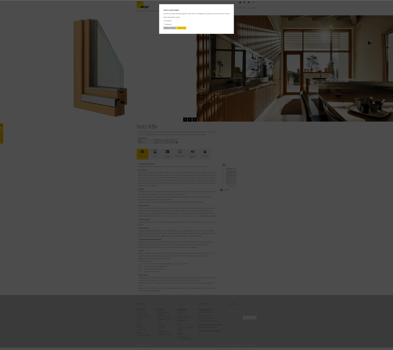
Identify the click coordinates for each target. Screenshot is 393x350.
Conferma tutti (181, 28)
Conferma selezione (170, 28)
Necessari (168, 21)
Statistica (168, 24)
